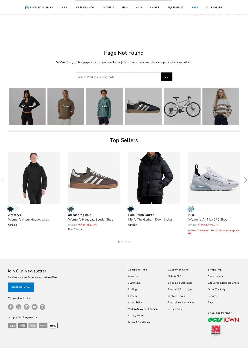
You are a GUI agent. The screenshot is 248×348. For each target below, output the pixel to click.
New (65, 7)
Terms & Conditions (139, 322)
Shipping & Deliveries (180, 283)
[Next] (244, 180)
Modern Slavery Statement (143, 309)
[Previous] (4, 180)
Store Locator (215, 276)
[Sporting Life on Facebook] (11, 307)
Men (125, 7)
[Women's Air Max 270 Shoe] (214, 178)
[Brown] (70, 209)
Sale (195, 7)
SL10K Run (134, 283)
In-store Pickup (176, 296)
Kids (139, 7)
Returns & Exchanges (180, 289)
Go (167, 76)
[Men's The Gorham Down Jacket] (154, 178)
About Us (133, 276)
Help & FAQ (174, 276)
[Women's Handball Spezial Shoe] (94, 178)
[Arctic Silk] (17, 209)
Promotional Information (181, 302)
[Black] (10, 209)
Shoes (154, 7)
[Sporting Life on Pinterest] (27, 307)
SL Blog (132, 289)
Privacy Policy (136, 315)
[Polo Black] (130, 209)
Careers (132, 296)
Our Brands (85, 7)
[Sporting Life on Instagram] (43, 307)
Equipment (175, 7)
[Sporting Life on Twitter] (19, 307)
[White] (191, 209)
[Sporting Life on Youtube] (35, 307)
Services (212, 296)
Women (108, 7)
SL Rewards (175, 309)
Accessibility (135, 302)
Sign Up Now (21, 287)
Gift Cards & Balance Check (223, 283)
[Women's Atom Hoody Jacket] (34, 178)
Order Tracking (216, 289)
